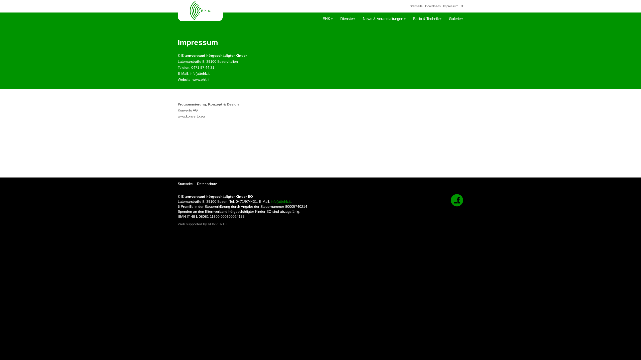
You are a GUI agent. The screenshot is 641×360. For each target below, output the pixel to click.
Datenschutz (207, 184)
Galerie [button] (455, 18)
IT (462, 6)
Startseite (416, 6)
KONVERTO (217, 224)
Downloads (433, 6)
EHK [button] (326, 18)
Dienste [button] (346, 18)
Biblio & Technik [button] (426, 18)
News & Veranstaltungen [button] (383, 18)
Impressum (450, 6)
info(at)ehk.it (200, 74)
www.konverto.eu (191, 116)
